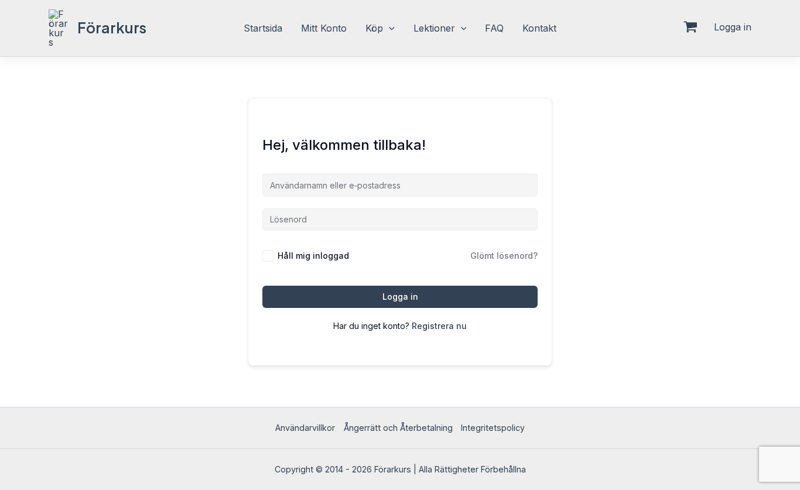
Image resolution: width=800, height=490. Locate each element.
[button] (389, 28)
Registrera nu (439, 326)
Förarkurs (111, 27)
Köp (374, 28)
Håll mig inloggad (313, 256)
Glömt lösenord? (504, 256)
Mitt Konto (324, 28)
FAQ (494, 28)
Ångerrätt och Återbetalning (398, 428)
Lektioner (434, 28)
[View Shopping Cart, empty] (690, 28)
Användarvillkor (305, 428)
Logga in (400, 296)
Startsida (263, 28)
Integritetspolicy (493, 428)
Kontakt (539, 28)
